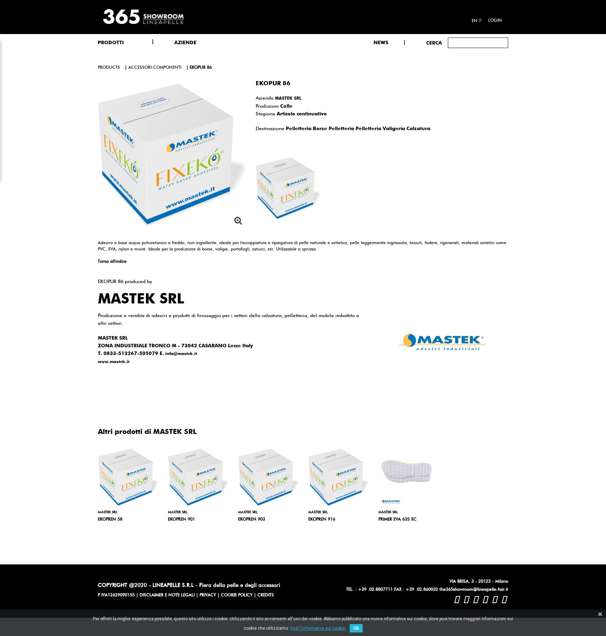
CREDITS (265, 595)
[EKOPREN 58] (127, 477)
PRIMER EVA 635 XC (397, 519)
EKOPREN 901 (181, 519)
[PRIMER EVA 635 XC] (408, 477)
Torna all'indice (112, 262)
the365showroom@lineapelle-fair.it (473, 590)
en (474, 21)
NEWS (380, 42)
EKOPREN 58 (110, 519)
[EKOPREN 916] (338, 477)
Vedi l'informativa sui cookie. (318, 628)
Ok (356, 628)
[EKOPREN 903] (268, 477)
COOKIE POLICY (236, 595)
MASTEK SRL (288, 98)
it (480, 21)
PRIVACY (208, 595)
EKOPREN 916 (321, 519)
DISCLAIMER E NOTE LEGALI (167, 595)
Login (495, 21)
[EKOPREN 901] (198, 477)
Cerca (434, 43)
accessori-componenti (154, 68)
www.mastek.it (113, 362)
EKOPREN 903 (251, 519)
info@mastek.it (181, 354)
